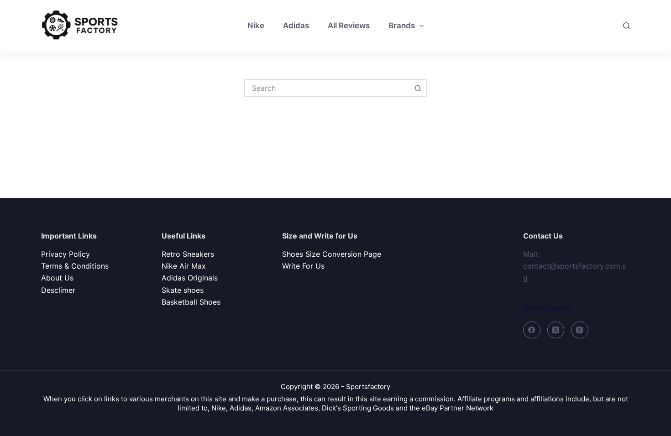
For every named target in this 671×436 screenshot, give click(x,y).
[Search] (626, 25)
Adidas (296, 25)
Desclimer (58, 290)
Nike (255, 25)
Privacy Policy (65, 254)
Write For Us (303, 265)
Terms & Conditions (75, 265)
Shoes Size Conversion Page (331, 254)
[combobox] (327, 88)
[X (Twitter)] (556, 330)
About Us (57, 277)
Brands (401, 25)
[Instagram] (579, 330)
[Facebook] (531, 330)
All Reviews (349, 25)
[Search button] (417, 88)
